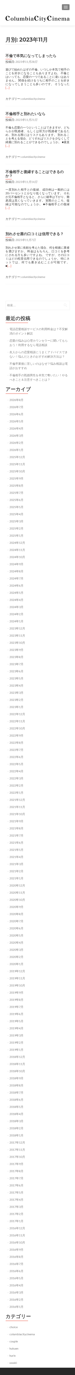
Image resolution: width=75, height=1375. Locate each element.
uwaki (13, 1362)
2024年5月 (16, 592)
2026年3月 (16, 435)
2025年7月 (16, 492)
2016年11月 (17, 1235)
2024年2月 (16, 614)
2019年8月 (16, 999)
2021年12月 (17, 799)
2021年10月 (17, 814)
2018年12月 (17, 1056)
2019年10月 (17, 985)
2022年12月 (17, 714)
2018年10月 (17, 1071)
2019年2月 (16, 1042)
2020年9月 (16, 906)
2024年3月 (16, 607)
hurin (12, 1355)
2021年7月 (16, 835)
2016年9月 (16, 1249)
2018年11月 (17, 1064)
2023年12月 (17, 628)
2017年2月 (16, 1214)
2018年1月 (16, 1135)
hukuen (13, 1348)
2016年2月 (16, 1299)
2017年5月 (16, 1192)
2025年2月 (16, 528)
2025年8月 (16, 485)
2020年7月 (16, 921)
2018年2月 (16, 1128)
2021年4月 (16, 857)
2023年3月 (16, 692)
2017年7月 (16, 1178)
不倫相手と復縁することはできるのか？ (34, 174)
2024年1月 (16, 621)
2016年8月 (16, 1256)
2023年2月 (16, 699)
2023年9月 (16, 649)
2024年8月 (16, 571)
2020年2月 (16, 956)
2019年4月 (16, 1028)
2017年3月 (16, 1206)
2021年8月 (16, 828)
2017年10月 (17, 1156)
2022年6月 (16, 757)
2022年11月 (17, 721)
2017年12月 (17, 1142)
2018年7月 (16, 1092)
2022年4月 (16, 771)
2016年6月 (16, 1271)
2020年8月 (16, 914)
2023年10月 (17, 642)
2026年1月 (16, 449)
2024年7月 (16, 578)
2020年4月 (16, 942)
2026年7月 (16, 407)
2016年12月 (17, 1228)
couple (13, 1341)
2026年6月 (16, 414)
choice (13, 1327)
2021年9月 (16, 821)
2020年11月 (17, 892)
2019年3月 (16, 1035)
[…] (7, 87)
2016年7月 (16, 1264)
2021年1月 (16, 878)
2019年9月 (16, 992)
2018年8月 (16, 1085)
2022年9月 (16, 735)
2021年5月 (16, 849)
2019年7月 (16, 1006)
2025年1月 (16, 535)
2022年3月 (16, 778)
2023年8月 (16, 657)
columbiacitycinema (33, 98)
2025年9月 (16, 478)
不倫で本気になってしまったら (30, 55)
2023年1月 (16, 707)
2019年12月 (17, 971)
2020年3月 (16, 949)
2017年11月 (17, 1149)
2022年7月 (16, 749)
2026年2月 (16, 442)
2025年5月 (16, 507)
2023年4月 (16, 685)
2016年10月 (17, 1242)
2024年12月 (17, 542)
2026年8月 (16, 400)
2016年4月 (16, 1285)
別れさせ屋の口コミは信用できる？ (34, 234)
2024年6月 (16, 585)
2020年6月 (16, 928)
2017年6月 (16, 1185)
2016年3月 (16, 1292)
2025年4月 (16, 514)
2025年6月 (16, 499)
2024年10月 (17, 557)
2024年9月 (16, 564)
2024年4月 (16, 599)
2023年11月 (17, 635)
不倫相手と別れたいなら (25, 114)
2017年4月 (16, 1199)
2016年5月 (16, 1278)
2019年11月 (17, 978)
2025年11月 (17, 464)
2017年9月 (16, 1164)
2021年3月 (16, 864)
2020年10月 (17, 899)
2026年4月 (16, 428)
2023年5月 (16, 678)
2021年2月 (16, 871)
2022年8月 (16, 742)
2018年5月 (16, 1106)
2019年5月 (16, 1021)
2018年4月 (16, 1114)
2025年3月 (16, 521)
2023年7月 (16, 664)
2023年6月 (16, 671)
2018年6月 (16, 1099)
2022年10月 (17, 728)
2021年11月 (17, 807)
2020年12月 (17, 885)
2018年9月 (16, 1078)
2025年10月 (17, 471)
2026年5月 (16, 421)
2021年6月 (16, 842)
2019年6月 (16, 1014)
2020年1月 (16, 964)
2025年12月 (17, 457)
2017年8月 (16, 1171)
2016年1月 (16, 1306)
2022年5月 (16, 764)
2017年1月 (16, 1221)
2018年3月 (16, 1121)
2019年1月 (16, 1049)
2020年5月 (16, 935)
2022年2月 (16, 785)
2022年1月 (16, 792)
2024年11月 (17, 549)
